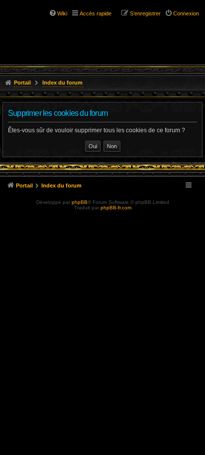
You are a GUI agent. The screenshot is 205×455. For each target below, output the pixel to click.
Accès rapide (95, 13)
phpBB (80, 202)
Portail (22, 83)
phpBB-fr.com (116, 207)
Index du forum (62, 83)
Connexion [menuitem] (186, 13)
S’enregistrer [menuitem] (145, 13)
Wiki (62, 13)
